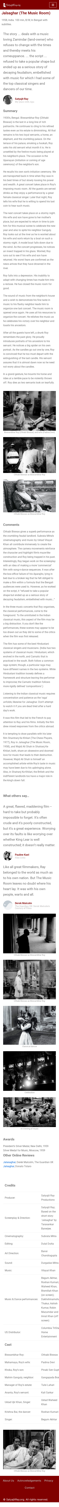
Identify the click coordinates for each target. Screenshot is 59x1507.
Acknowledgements (29, 1480)
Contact (29, 1487)
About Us (8, 1480)
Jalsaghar (8, 1166)
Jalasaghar (9, 1162)
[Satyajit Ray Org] (11, 4)
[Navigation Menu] (53, 5)
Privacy (48, 1480)
